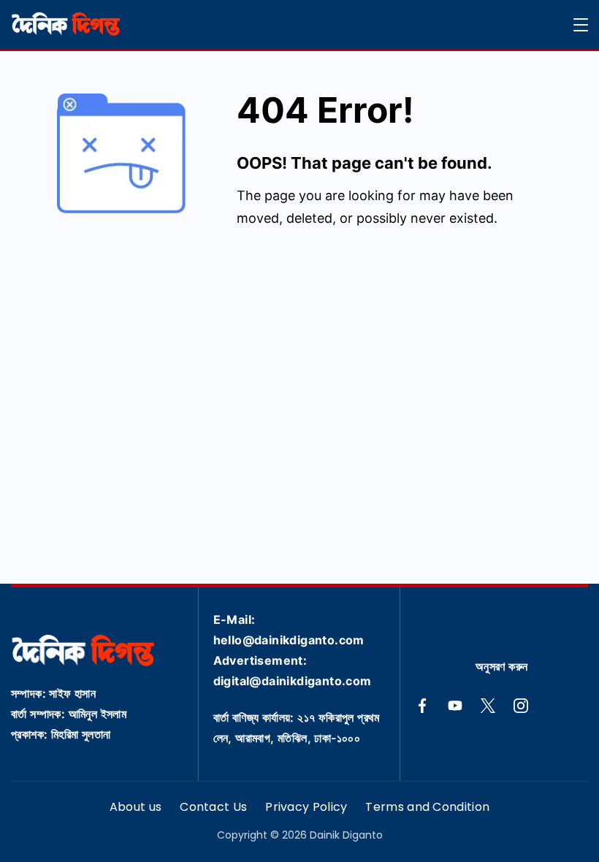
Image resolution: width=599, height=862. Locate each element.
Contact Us (213, 807)
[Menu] (580, 25)
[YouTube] (455, 705)
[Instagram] (521, 705)
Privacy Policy (306, 807)
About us (135, 807)
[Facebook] (422, 705)
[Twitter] (488, 705)
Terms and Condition (427, 807)
